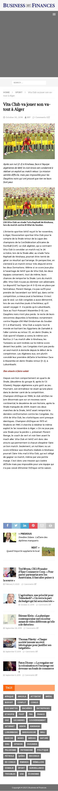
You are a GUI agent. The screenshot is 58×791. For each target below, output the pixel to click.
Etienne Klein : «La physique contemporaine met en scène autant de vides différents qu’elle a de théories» (37, 620)
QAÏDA (21, 756)
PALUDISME (10, 750)
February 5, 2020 (12, 584)
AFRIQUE (9, 696)
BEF (28, 117)
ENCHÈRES (27, 708)
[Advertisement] (29, 48)
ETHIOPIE (9, 714)
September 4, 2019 (12, 675)
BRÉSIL (49, 696)
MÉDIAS (32, 738)
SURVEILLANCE (36, 768)
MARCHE (9, 738)
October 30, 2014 (14, 117)
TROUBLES (10, 774)
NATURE (44, 738)
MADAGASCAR (29, 732)
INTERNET (10, 726)
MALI (42, 732)
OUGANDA (32, 744)
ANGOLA (22, 696)
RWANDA (24, 762)
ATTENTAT (36, 696)
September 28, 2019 (13, 628)
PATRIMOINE (26, 750)
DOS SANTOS (11, 708)
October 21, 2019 (27, 604)
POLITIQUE (42, 750)
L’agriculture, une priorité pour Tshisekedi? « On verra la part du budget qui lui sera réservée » (36, 598)
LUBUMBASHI (11, 732)
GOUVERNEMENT (37, 720)
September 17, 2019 (13, 651)
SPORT (21, 768)
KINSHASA (35, 726)
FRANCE (41, 714)
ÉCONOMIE (33, 774)
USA (22, 774)
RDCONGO (34, 756)
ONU (7, 744)
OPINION (18, 744)
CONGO (34, 702)
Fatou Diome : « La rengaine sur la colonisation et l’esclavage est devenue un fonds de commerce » (36, 667)
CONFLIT (22, 702)
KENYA (22, 726)
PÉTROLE (9, 756)
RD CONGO (10, 762)
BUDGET (9, 702)
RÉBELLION (38, 762)
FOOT (21, 714)
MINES (21, 738)
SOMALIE (9, 768)
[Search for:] (29, 82)
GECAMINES (19, 720)
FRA (31, 714)
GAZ (7, 720)
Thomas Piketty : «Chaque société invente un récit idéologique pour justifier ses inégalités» (35, 644)
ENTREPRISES (43, 708)
